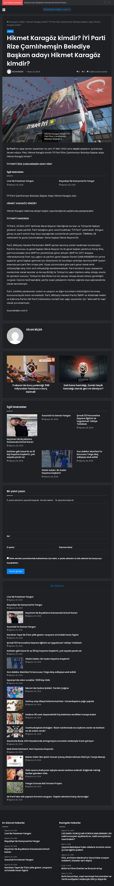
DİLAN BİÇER (17, 72)
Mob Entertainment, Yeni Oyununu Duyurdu (30, 748)
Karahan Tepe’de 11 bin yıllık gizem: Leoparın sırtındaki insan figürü (43, 634)
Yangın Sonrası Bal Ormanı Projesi (43, 783)
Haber (22, 22)
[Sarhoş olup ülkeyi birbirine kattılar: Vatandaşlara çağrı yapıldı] (15, 705)
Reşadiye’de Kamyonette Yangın (76, 180)
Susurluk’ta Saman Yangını (56, 415)
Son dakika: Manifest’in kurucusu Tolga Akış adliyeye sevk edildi (89, 454)
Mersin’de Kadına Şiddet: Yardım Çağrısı (47, 688)
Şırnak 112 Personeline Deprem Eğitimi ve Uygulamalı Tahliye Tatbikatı (88, 419)
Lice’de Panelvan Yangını (20, 180)
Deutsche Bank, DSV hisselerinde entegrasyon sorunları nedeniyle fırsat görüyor (50, 740)
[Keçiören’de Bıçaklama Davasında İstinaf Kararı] (22, 425)
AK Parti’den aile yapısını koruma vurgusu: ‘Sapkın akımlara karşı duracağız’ (48, 796)
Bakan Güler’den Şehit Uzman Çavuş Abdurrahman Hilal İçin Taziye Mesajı (65, 757)
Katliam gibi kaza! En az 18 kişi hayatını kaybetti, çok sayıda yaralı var (21, 454)
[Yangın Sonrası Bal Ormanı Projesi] (15, 787)
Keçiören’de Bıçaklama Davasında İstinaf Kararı (45, 2)
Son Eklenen (57, 585)
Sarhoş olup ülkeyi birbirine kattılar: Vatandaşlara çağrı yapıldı (59, 701)
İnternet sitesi (65, 547)
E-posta (11, 547)
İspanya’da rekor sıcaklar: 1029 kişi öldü (28, 680)
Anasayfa (13, 22)
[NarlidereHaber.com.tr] (57, 9)
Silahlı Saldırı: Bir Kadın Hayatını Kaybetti (54, 471)
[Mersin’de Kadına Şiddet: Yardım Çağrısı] (15, 692)
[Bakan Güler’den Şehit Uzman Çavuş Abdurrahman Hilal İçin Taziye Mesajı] (15, 761)
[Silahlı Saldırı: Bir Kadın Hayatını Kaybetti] (57, 458)
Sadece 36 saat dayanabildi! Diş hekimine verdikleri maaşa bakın (60, 714)
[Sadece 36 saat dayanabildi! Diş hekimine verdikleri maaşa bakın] (15, 718)
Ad (9, 536)
